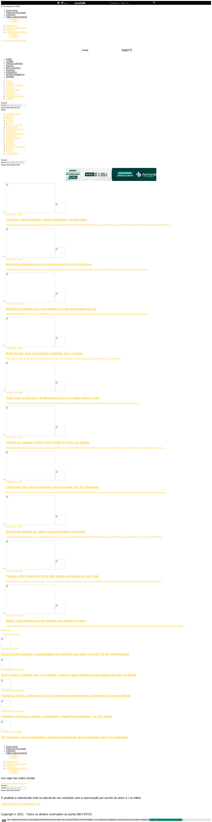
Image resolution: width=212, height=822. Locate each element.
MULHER (10, 140)
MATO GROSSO (13, 68)
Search (4, 105)
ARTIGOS (10, 116)
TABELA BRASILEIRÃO (16, 17)
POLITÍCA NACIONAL (15, 147)
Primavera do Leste (14, 125)
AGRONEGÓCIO (13, 114)
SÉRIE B (15, 21)
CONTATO (10, 15)
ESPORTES (11, 72)
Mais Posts (6, 630)
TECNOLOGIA (12, 154)
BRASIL (9, 118)
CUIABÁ (106, 50)
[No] (183, 820)
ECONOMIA (11, 132)
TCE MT (9, 151)
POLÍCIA (10, 66)
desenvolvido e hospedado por (20, 803)
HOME (9, 59)
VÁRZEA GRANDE (14, 64)
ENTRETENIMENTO (15, 75)
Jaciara (9, 123)
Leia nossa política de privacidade (169, 820)
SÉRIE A (15, 19)
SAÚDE (9, 149)
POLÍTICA (10, 70)
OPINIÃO (10, 77)
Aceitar (152, 820)
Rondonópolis (12, 127)
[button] (106, 103)
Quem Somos (12, 10)
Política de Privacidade (16, 13)
